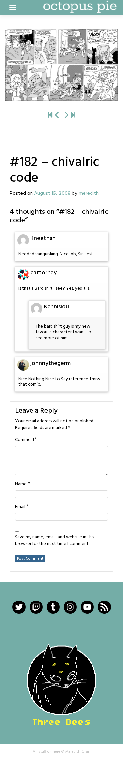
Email (20, 507)
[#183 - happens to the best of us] (61, 65)
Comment (25, 440)
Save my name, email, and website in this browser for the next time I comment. (54, 540)
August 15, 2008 (52, 193)
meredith (89, 193)
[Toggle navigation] (12, 7)
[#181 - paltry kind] (57, 115)
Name (21, 484)
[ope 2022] (73, 115)
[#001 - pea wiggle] (50, 115)
